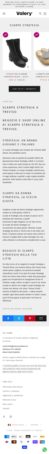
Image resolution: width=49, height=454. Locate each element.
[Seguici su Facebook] (4, 416)
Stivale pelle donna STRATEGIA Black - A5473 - (17, 75)
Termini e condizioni (11, 391)
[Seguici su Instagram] (10, 416)
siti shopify (37, 430)
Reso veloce (8, 404)
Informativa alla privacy (12, 387)
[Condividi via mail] (41, 318)
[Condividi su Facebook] (8, 318)
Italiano (34, 425)
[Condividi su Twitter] (19, 318)
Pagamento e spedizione (13, 395)
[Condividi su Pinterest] (30, 318)
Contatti (6, 408)
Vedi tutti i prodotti (24, 89)
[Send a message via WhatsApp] (45, 450)
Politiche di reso (9, 400)
